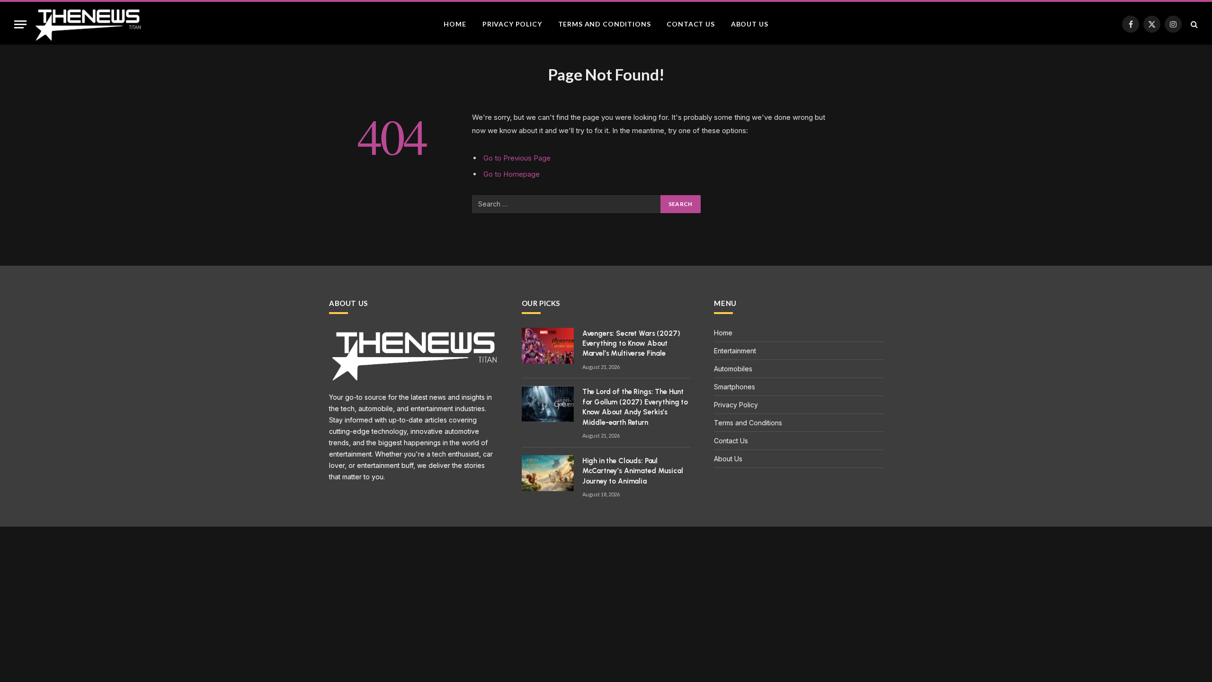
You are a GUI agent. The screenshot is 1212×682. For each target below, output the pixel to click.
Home (455, 24)
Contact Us (690, 24)
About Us (749, 24)
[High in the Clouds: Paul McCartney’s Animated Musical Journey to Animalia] (548, 473)
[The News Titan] (88, 24)
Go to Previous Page (517, 157)
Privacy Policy (512, 24)
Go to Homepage (511, 174)
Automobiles (733, 369)
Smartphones (734, 387)
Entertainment (735, 351)
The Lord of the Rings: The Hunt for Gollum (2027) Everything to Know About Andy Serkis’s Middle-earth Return (635, 406)
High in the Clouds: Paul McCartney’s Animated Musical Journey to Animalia (632, 471)
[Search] (1193, 24)
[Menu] (20, 24)
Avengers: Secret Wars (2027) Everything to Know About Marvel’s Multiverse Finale (631, 343)
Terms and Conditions (604, 24)
